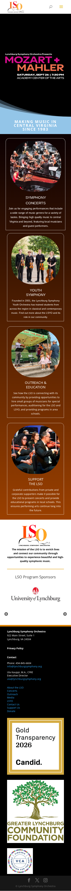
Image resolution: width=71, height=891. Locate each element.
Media (10, 697)
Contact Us (13, 704)
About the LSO (15, 687)
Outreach (12, 694)
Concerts (12, 690)
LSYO (10, 701)
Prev (6, 613)
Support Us (13, 707)
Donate (11, 711)
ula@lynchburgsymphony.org (24, 679)
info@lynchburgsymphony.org (24, 666)
